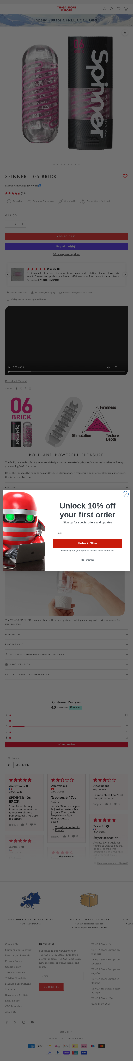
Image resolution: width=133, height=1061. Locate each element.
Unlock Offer (87, 543)
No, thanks (87, 559)
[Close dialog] (125, 494)
